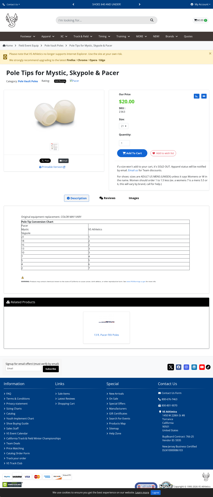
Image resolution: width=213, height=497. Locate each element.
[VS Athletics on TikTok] (208, 366)
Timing (102, 36)
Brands (170, 36)
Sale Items (64, 393)
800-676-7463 (169, 399)
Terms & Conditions (18, 398)
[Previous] (73, 4)
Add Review (60, 81)
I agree (155, 492)
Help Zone (115, 433)
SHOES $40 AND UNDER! (106, 4)
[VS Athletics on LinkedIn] (194, 366)
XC (62, 36)
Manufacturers (118, 408)
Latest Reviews (66, 398)
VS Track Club (14, 463)
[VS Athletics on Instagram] (186, 366)
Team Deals (13, 443)
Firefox (71, 60)
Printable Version (52, 167)
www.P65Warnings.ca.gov (135, 281)
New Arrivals (116, 393)
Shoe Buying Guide (17, 423)
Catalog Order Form (18, 453)
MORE (139, 36)
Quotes (188, 36)
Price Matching (15, 448)
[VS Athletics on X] (171, 366)
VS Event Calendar (17, 433)
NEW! (156, 36)
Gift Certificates (118, 413)
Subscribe (51, 368)
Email (64, 160)
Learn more (142, 492)
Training (121, 36)
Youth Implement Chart (20, 418)
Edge (102, 60)
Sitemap (114, 428)
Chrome (82, 60)
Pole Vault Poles (54, 45)
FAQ (8, 393)
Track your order (16, 458)
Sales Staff (12, 428)
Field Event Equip (29, 45)
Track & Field (81, 36)
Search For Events (119, 418)
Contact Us (12, 4)
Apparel (46, 36)
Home (9, 45)
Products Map (117, 423)
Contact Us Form (171, 393)
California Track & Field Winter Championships (33, 438)
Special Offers (117, 403)
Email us (133, 170)
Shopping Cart (66, 403)
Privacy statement (17, 403)
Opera (93, 60)
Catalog (10, 413)
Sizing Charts (14, 408)
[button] (200, 4)
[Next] (139, 4)
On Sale (113, 398)
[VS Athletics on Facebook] (178, 366)
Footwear (25, 36)
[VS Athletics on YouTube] (202, 366)
